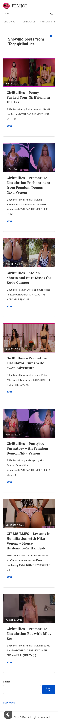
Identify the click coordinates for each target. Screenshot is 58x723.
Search (6, 681)
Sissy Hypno (9, 702)
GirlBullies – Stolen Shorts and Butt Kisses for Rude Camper (29, 278)
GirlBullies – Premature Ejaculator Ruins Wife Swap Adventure (27, 363)
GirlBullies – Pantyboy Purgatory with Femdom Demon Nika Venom (27, 448)
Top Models (28, 21)
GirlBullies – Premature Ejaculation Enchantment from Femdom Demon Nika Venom (28, 185)
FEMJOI (19, 6)
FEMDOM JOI (9, 21)
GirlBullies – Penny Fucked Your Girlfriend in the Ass (28, 97)
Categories (47, 21)
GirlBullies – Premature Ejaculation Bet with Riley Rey (29, 633)
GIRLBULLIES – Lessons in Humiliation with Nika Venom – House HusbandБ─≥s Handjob (28, 540)
